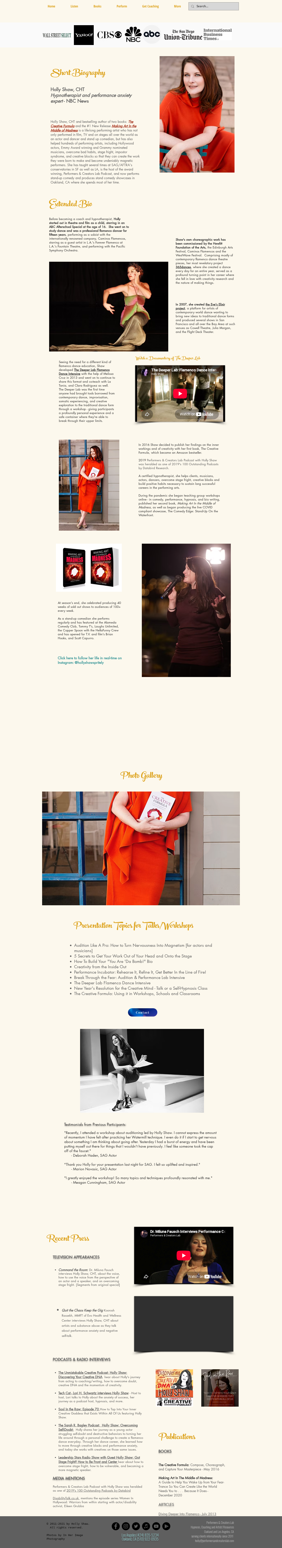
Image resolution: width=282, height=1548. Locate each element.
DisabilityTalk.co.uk (66, 1498)
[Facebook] (116, 1526)
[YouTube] (156, 1526)
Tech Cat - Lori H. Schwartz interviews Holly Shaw (93, 1393)
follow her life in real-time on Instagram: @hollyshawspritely (90, 660)
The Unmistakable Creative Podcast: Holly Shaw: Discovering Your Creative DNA (92, 1374)
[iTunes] (146, 1526)
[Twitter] (136, 1526)
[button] (97, 6)
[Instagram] (126, 1526)
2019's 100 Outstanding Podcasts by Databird (98, 1490)
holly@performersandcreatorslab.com (214, 1540)
